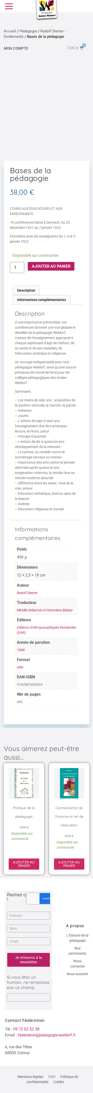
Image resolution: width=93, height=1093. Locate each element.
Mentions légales (30, 1077)
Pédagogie (28, 31)
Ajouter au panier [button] (24, 864)
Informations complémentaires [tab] (41, 300)
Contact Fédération (24, 1020)
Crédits (58, 1082)
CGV (51, 1077)
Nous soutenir (77, 974)
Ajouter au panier (51, 266)
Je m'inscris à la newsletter (28, 959)
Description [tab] (26, 290)
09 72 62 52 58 (26, 1029)
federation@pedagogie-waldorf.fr (47, 1035)
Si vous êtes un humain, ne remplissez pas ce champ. (28, 982)
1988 (21, 650)
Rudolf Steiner (27, 593)
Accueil (10, 31)
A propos (75, 925)
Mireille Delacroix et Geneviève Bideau (44, 610)
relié (20, 667)
